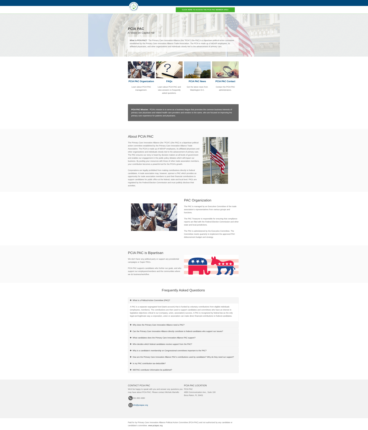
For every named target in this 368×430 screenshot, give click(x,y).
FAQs (169, 81)
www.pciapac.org (155, 425)
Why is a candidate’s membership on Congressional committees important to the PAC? (169, 351)
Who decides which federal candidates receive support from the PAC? (161, 344)
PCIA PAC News (197, 81)
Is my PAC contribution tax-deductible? (148, 363)
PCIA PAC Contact (225, 81)
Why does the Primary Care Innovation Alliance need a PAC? (157, 325)
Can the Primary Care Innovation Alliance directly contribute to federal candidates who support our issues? (177, 331)
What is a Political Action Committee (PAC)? (150, 300)
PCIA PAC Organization (141, 81)
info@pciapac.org (140, 405)
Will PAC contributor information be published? (151, 370)
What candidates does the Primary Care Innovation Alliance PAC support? (163, 338)
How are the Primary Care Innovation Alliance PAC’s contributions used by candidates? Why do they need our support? (182, 357)
